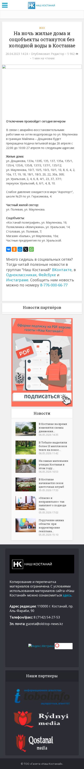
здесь (67, 595)
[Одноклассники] (14, 249)
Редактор (57, 54)
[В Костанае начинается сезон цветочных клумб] (27, 484)
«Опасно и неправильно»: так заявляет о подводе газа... (52, 503)
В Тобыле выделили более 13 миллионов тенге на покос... (53, 446)
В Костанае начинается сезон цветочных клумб (51, 483)
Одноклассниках (21, 274)
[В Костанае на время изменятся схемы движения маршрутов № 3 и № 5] (27, 429)
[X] (25, 249)
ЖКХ (42, 28)
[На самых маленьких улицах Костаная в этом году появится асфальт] (27, 466)
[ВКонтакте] (8, 249)
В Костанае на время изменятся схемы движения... (53, 427)
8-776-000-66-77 (53, 285)
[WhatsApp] (31, 249)
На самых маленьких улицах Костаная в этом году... (53, 464)
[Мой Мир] (20, 249)
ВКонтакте (62, 269)
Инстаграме (17, 279)
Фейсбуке (47, 274)
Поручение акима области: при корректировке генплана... (51, 525)
